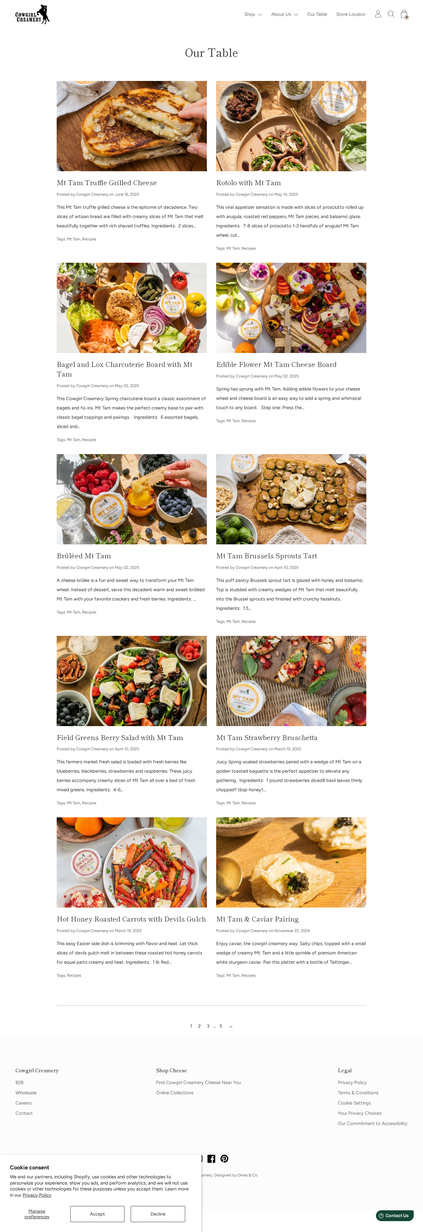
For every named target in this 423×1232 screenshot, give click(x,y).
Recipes (89, 239)
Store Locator (350, 14)
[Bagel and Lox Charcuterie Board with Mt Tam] (132, 308)
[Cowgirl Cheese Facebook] (211, 1159)
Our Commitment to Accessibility (373, 1123)
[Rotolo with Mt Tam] (291, 126)
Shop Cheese (171, 1070)
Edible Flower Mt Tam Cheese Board (276, 364)
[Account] (378, 14)
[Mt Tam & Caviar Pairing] (291, 862)
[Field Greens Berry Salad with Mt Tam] (132, 681)
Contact (24, 1113)
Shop (249, 14)
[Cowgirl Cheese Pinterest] (224, 1159)
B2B (19, 1082)
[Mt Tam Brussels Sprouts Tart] (291, 499)
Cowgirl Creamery (37, 1070)
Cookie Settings (354, 1103)
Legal (345, 1070)
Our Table (317, 14)
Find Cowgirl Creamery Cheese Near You (198, 1082)
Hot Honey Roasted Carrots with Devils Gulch (131, 918)
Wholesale (26, 1093)
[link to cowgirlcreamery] (34, 14)
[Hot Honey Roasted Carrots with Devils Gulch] (132, 862)
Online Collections (175, 1093)
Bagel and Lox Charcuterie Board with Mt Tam (124, 368)
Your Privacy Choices (360, 1113)
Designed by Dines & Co (235, 1175)
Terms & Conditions (358, 1093)
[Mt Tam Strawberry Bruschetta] (291, 681)
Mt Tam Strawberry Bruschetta (267, 737)
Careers (23, 1103)
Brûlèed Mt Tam (84, 555)
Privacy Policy (37, 1195)
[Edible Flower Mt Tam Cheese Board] (291, 308)
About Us (281, 14)
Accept (97, 1214)
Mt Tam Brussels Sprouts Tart (266, 555)
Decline (157, 1214)
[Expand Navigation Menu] (258, 14)
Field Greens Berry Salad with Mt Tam (120, 737)
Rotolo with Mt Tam (248, 182)
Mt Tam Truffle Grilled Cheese (107, 182)
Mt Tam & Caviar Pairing (257, 918)
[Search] (391, 14)
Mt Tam (73, 239)
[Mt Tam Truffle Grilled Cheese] (132, 126)
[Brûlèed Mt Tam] (132, 499)
